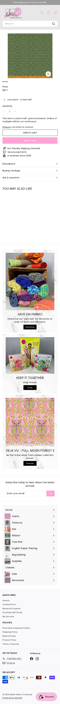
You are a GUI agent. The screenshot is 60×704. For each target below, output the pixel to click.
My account (8, 616)
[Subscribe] (50, 493)
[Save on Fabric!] (30, 281)
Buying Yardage (11, 170)
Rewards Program (11, 608)
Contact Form (9, 604)
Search (6, 600)
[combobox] (30, 24)
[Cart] (48, 12)
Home (5, 81)
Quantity (7, 105)
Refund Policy (9, 636)
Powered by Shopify (12, 697)
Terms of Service (10, 644)
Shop (30, 387)
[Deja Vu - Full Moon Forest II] (30, 422)
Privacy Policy (9, 640)
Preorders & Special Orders (16, 628)
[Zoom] (48, 74)
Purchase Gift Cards (12, 612)
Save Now (30, 327)
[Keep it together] (30, 355)
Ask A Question (10, 177)
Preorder (30, 463)
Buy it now (30, 140)
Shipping (6, 127)
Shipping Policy (9, 632)
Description (8, 163)
